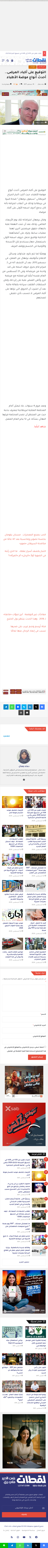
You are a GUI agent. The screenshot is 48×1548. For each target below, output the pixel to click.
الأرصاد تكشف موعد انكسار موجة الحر (28, 53)
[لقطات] (36, 61)
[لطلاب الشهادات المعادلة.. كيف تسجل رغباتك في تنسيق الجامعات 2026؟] (12, 831)
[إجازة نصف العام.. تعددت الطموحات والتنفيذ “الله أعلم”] (12, 1386)
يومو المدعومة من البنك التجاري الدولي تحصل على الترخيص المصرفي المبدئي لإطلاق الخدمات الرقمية (36, 1400)
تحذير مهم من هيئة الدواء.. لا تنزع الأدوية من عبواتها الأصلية (13, 870)
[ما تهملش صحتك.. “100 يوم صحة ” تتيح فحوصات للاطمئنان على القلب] (35, 860)
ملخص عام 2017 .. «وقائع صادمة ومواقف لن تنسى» (12, 1370)
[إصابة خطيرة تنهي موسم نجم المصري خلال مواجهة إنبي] (35, 1332)
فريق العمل (41, 1530)
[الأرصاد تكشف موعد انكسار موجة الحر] (12, 802)
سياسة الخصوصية (28, 1530)
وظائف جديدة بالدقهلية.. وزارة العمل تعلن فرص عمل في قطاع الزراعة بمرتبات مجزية (17, 1250)
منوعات (32, 67)
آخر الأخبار (42, 67)
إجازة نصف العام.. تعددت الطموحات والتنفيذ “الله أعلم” (12, 1397)
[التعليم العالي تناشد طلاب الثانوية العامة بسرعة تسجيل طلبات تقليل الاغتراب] (35, 944)
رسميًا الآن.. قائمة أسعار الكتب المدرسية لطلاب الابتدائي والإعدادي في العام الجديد (17, 1201)
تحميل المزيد (24, 1262)
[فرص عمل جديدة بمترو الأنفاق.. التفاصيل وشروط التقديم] (12, 886)
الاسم (43, 1014)
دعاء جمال (41, 84)
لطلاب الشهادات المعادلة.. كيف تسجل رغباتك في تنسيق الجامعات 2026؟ (17, 1214)
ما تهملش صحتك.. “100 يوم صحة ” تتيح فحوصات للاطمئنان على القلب (36, 870)
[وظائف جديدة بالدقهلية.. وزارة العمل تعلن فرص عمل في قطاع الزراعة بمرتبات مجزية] (35, 886)
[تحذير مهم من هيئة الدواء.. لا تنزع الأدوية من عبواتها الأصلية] (12, 860)
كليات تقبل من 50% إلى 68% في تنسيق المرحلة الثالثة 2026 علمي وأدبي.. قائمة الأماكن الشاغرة (16, 1162)
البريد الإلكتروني (39, 1025)
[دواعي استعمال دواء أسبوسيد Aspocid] (12, 1332)
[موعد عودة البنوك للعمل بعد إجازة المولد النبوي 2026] (12, 915)
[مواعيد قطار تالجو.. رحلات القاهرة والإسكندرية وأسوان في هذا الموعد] (12, 944)
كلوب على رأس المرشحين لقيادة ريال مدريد (37, 1370)
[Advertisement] (24, 25)
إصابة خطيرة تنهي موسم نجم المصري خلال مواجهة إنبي (36, 1343)
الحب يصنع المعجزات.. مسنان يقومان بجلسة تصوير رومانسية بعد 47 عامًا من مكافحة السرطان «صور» (24, 539)
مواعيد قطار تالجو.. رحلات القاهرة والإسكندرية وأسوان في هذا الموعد (12, 954)
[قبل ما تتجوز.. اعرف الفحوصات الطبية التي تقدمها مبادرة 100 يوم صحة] (35, 915)
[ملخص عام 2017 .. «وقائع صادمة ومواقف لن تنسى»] (12, 1359)
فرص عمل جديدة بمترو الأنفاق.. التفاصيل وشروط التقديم (14, 897)
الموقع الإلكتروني (39, 1036)
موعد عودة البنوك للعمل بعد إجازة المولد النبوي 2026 (13, 925)
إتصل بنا (6, 1530)
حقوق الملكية (15, 1530)
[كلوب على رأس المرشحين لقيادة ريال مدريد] (35, 1359)
